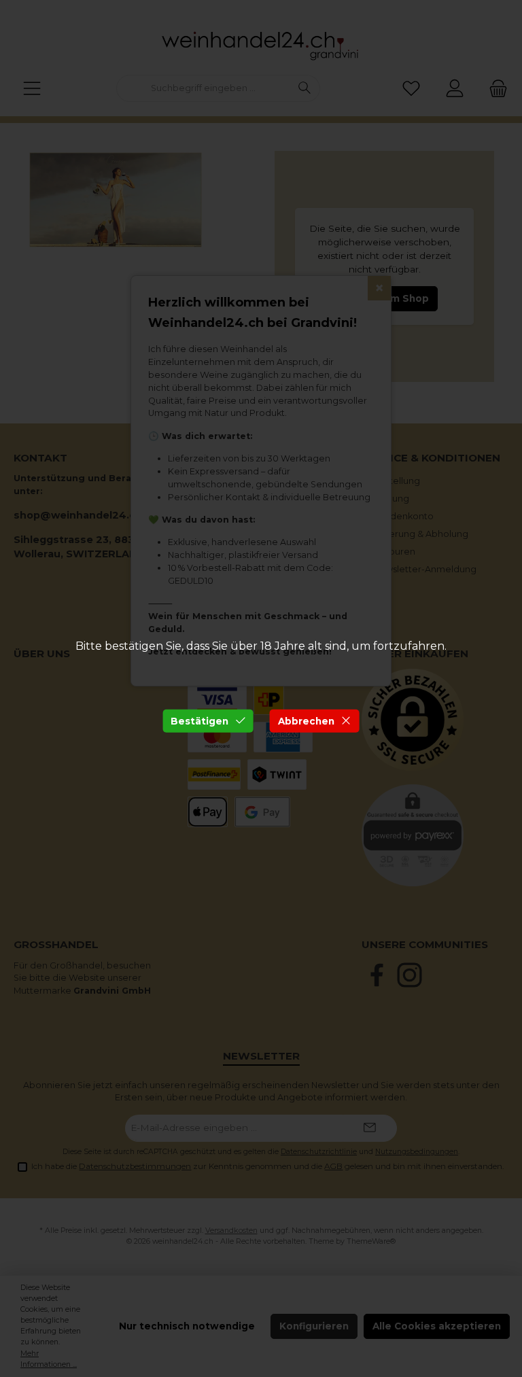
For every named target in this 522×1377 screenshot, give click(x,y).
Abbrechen (306, 720)
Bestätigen (199, 720)
